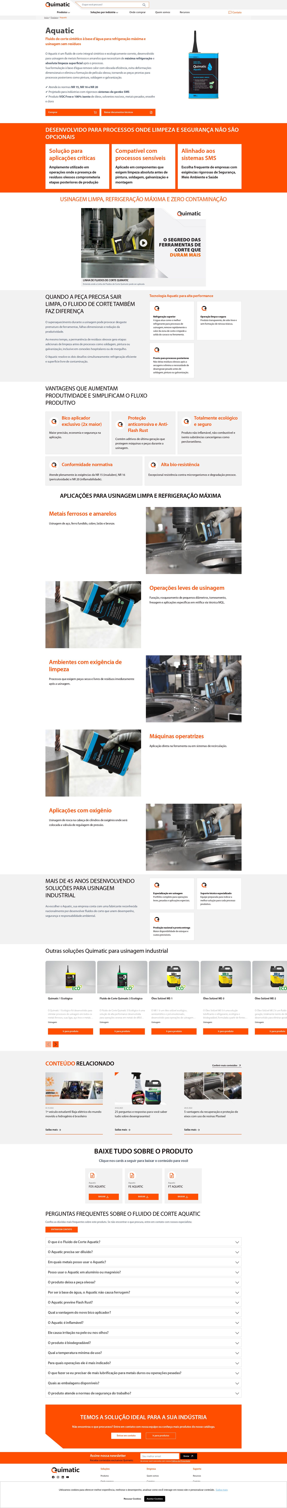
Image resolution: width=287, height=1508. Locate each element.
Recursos (185, 12)
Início (46, 18)
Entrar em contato (126, 1436)
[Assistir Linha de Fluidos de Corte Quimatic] (143, 243)
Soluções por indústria (102, 12)
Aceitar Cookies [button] (155, 1499)
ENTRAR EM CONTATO (61, 1229)
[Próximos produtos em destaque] (56, 1044)
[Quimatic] (57, 5)
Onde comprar (137, 12)
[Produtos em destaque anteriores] (48, 1044)
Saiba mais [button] (222, 1490)
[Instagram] (58, 1477)
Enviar (186, 1456)
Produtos (62, 12)
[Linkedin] (63, 1477)
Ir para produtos (161, 1436)
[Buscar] (144, 5)
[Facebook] (53, 1477)
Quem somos (162, 12)
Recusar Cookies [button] (132, 1499)
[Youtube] (67, 1477)
